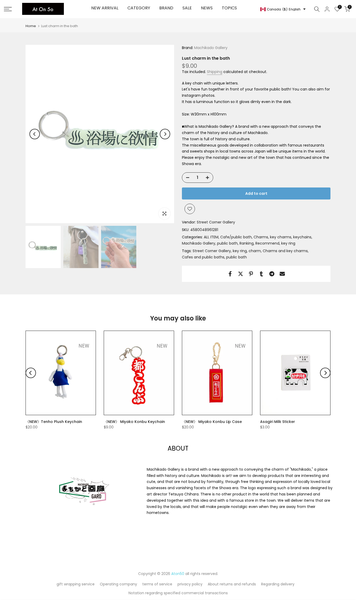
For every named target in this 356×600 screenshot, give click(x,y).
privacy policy (189, 584)
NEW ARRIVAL (104, 8)
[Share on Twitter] (240, 274)
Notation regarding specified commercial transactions (178, 593)
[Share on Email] (282, 274)
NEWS (207, 8)
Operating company (118, 584)
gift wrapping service (76, 584)
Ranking (247, 243)
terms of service (157, 584)
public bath (227, 243)
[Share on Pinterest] (251, 274)
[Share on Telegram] (271, 274)
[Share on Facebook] (230, 274)
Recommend (267, 243)
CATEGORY (138, 8)
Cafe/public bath (236, 237)
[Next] (165, 134)
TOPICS (229, 8)
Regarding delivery (277, 584)
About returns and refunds (232, 584)
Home (31, 26)
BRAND (166, 8)
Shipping (214, 71)
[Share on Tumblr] (261, 274)
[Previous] (34, 134)
